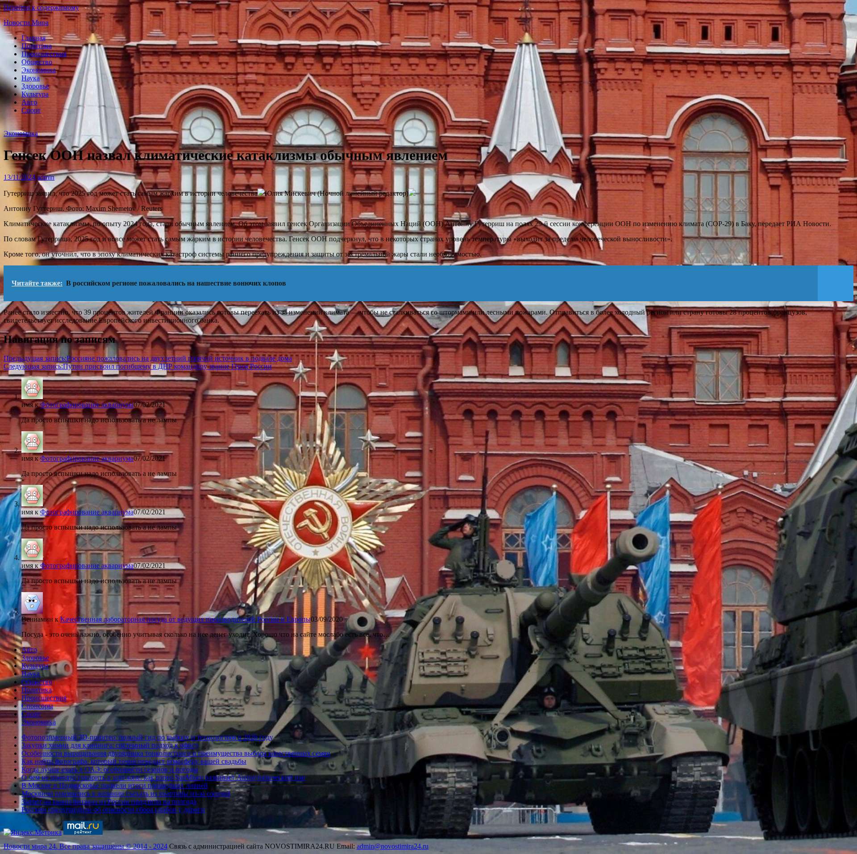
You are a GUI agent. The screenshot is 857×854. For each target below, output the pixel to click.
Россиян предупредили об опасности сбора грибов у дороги (113, 809)
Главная (33, 38)
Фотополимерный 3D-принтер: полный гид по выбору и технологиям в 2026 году (147, 737)
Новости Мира (26, 22)
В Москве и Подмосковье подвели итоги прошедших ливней (114, 785)
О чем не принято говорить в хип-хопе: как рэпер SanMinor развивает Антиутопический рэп (163, 777)
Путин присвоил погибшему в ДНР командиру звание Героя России (138, 366)
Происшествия (44, 54)
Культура (35, 94)
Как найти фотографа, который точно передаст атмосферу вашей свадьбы (133, 761)
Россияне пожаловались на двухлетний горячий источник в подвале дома (148, 358)
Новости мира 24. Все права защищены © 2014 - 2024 (85, 846)
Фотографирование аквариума (86, 404)
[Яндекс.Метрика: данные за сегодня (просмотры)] (33, 833)
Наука (30, 78)
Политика (36, 46)
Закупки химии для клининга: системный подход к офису (110, 745)
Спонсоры (37, 706)
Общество (36, 62)
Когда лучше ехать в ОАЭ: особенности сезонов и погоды (109, 769)
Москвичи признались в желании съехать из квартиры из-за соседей (125, 793)
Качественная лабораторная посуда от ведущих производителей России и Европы (185, 619)
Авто (29, 102)
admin (45, 177)
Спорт (31, 110)
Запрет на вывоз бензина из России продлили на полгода (108, 801)
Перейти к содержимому (41, 7)
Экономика (38, 70)
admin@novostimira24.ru (392, 846)
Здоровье (35, 86)
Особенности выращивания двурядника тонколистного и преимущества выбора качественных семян (175, 753)
